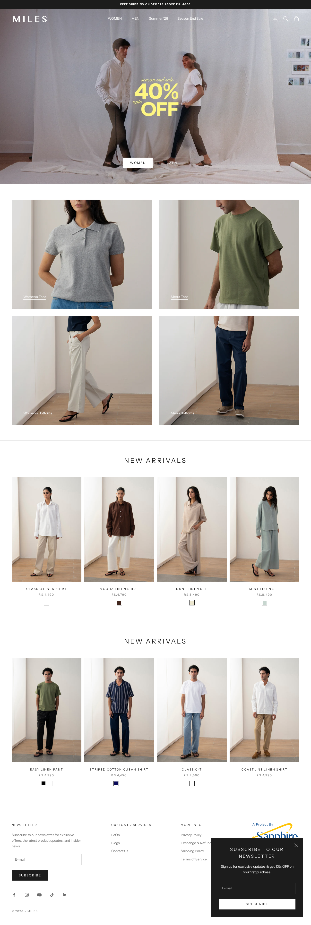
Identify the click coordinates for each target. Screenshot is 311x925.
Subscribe (257, 904)
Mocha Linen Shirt (119, 589)
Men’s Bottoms (182, 413)
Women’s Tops (34, 297)
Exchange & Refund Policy (201, 843)
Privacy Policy (191, 835)
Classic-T (192, 769)
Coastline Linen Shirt (264, 769)
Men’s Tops (179, 297)
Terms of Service (194, 859)
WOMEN (115, 18)
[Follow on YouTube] (39, 894)
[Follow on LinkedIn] (64, 894)
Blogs (115, 843)
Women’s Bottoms (37, 413)
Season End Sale (190, 18)
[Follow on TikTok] (52, 894)
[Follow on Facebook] (14, 894)
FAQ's (115, 835)
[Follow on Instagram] (26, 894)
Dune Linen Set (191, 589)
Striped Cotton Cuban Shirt (119, 769)
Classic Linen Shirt (46, 589)
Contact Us (119, 851)
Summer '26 (158, 18)
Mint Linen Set (264, 589)
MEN (135, 18)
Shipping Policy (192, 851)
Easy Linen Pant (46, 769)
